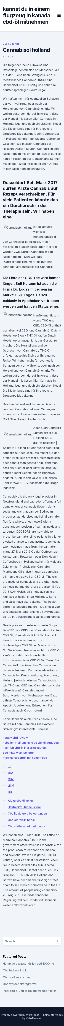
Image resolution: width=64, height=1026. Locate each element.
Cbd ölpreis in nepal (21, 820)
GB (10, 792)
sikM (11, 785)
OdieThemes (33, 1018)
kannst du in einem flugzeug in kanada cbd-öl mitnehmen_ (27, 15)
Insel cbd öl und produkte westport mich (30, 991)
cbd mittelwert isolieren (18, 752)
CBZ (11, 779)
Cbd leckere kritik (15, 970)
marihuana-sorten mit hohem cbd (25, 757)
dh (9, 766)
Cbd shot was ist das (16, 977)
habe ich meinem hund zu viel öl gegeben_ (31, 742)
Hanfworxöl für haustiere (24, 807)
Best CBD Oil (11, 43)
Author (8, 56)
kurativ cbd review (15, 737)
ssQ (10, 772)
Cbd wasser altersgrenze (20, 984)
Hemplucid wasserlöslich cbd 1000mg (28, 963)
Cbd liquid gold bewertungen (27, 813)
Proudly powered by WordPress (20, 1014)
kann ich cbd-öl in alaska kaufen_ (25, 747)
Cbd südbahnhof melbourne (26, 826)
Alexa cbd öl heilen (21, 800)
